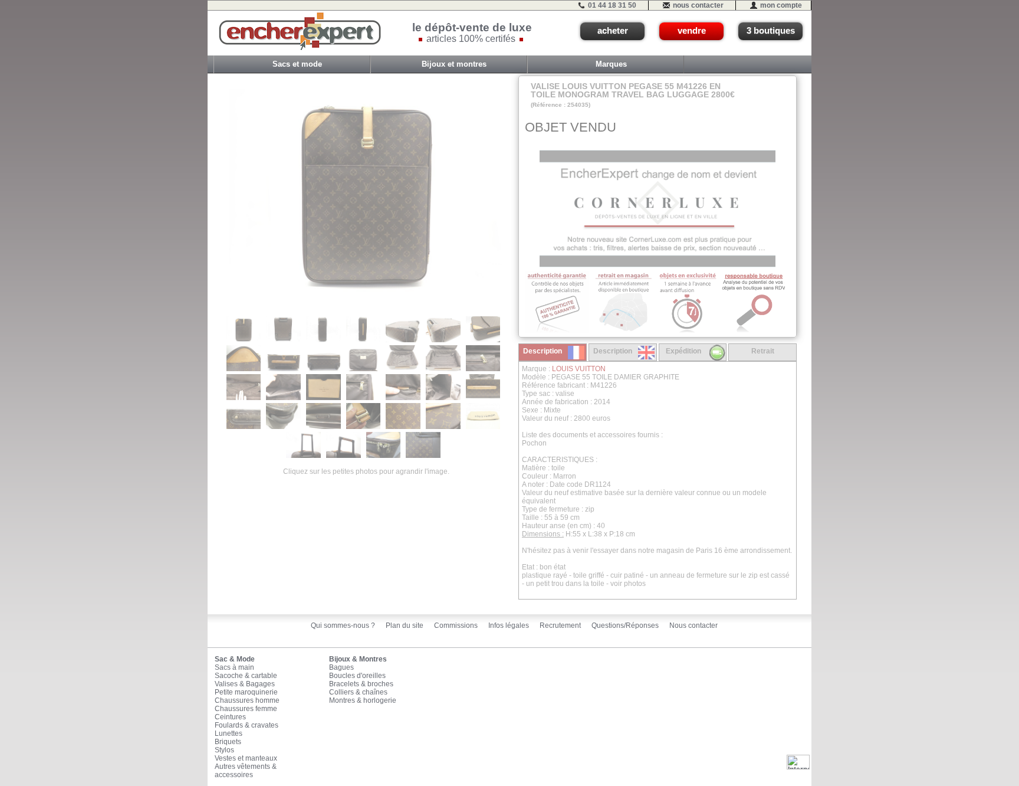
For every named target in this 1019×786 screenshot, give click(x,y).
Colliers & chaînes (358, 692)
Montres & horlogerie (362, 700)
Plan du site (404, 625)
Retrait (762, 351)
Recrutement (560, 625)
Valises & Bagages (245, 684)
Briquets (228, 742)
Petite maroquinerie (246, 692)
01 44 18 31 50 (612, 5)
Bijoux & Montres (358, 659)
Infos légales (508, 625)
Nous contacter (693, 625)
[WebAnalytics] (798, 762)
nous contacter (698, 5)
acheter (612, 30)
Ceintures (230, 717)
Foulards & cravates (246, 725)
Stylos (224, 750)
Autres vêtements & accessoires (246, 770)
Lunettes (228, 733)
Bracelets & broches (361, 684)
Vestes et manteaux (246, 758)
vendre (692, 30)
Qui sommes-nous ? (343, 625)
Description (542, 351)
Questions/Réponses (625, 625)
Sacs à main (234, 667)
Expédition (683, 351)
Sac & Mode (235, 659)
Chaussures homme (247, 700)
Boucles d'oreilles (357, 676)
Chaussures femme (246, 709)
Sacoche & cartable (246, 676)
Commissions (456, 625)
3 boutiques (771, 30)
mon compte (781, 5)
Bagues (341, 667)
